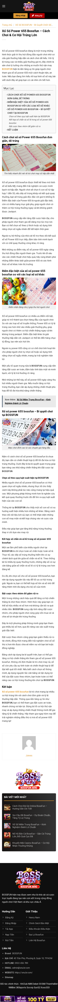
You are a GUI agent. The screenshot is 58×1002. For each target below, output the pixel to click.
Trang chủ (7, 25)
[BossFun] (29, 6)
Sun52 (37, 987)
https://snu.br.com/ (24, 972)
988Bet (12, 987)
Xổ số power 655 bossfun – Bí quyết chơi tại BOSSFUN (29, 111)
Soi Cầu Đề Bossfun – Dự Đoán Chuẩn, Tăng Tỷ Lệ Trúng (31, 816)
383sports (21, 987)
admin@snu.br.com (21, 968)
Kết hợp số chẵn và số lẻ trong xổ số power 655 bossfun (30, 121)
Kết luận (12, 129)
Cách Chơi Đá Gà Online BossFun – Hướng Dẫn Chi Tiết (29, 807)
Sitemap (9, 977)
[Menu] (4, 6)
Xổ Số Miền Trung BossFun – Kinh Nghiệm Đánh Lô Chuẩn (29, 826)
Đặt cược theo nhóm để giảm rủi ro (24, 126)
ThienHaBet (52, 983)
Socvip (30, 987)
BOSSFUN (7, 894)
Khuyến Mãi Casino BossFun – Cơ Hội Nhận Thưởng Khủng (31, 844)
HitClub (24, 983)
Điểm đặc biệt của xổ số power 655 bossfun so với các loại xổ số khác (28, 104)
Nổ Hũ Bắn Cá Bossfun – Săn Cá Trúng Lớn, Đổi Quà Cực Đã (31, 835)
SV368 (42, 983)
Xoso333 (45, 987)
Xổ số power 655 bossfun (15, 691)
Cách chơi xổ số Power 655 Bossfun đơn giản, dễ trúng (28, 96)
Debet (35, 983)
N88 (30, 983)
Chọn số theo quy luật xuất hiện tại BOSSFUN (29, 116)
